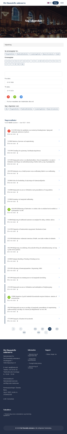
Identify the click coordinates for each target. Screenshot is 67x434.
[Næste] (46, 332)
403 (57, 329)
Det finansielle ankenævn (14, 2)
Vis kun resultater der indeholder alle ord (20, 101)
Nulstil (57, 54)
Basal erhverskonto (48, 54)
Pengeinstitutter (10, 54)
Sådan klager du (51, 354)
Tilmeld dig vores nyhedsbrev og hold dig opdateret (17, 414)
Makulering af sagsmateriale (33, 354)
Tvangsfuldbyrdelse (35, 363)
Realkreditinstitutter (22, 54)
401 (42, 329)
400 (35, 329)
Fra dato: (8, 78)
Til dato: (7, 87)
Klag (55, 3)
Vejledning (8, 45)
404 (24, 332)
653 (39, 332)
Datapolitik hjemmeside (32, 359)
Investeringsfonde (35, 54)
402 (50, 329)
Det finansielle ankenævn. (27, 428)
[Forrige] (13, 329)
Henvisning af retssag (33, 367)
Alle (22, 64)
